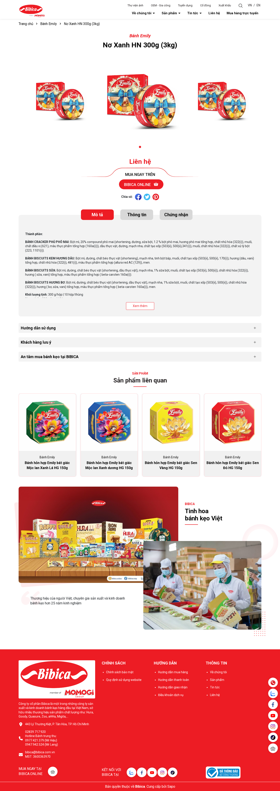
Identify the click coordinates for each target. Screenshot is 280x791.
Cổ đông (205, 5)
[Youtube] (152, 772)
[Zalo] (131, 772)
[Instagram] (162, 772)
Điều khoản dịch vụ (171, 695)
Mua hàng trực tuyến (242, 13)
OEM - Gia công (160, 5)
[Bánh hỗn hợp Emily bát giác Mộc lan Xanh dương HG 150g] (109, 422)
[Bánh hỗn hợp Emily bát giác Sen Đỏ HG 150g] (232, 422)
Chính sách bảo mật (119, 672)
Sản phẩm (170, 13)
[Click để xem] (59, 100)
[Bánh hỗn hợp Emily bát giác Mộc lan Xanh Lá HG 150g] (47, 422)
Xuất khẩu (225, 5)
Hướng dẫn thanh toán (173, 680)
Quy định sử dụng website (124, 680)
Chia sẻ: (127, 196)
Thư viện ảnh (135, 5)
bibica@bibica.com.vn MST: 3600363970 (40, 754)
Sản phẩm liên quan (140, 380)
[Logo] (32, 10)
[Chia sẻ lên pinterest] (155, 197)
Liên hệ (214, 13)
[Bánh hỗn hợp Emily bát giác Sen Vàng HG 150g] (171, 422)
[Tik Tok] (172, 772)
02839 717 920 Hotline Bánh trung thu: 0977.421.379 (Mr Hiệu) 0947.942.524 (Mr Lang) (41, 738)
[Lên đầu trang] (273, 761)
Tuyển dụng (185, 5)
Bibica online (138, 184)
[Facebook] (142, 772)
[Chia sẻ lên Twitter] (147, 197)
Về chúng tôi (142, 13)
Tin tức (193, 13)
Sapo (171, 786)
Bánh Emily (140, 35)
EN (258, 5)
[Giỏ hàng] (273, 748)
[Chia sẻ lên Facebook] (138, 197)
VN (250, 5)
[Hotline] (273, 682)
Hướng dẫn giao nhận (172, 687)
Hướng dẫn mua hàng (173, 672)
